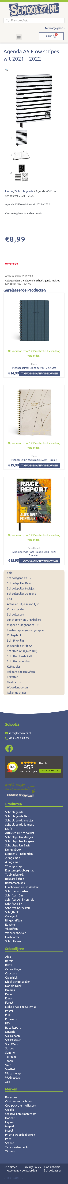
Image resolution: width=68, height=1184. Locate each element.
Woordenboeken (17, 687)
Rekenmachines (17, 692)
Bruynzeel (11, 1097)
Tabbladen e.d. (14, 874)
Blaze (8, 965)
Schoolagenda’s (17, 578)
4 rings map (12, 862)
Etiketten (12, 677)
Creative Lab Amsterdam (20, 1113)
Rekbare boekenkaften (21, 671)
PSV (7, 1023)
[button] (19, 37)
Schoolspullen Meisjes (21, 588)
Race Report (13, 1027)
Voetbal (10, 1069)
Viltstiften (11, 928)
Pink (7, 1015)
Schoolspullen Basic (19, 583)
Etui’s (8, 828)
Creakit (9, 1109)
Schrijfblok (12, 912)
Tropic (9, 1060)
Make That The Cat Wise (20, 1006)
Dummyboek (13, 849)
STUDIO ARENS (13, 1178)
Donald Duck (13, 985)
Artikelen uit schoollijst (19, 832)
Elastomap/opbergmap (19, 870)
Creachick (11, 977)
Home (9, 191)
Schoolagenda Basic (18, 816)
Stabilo (9, 1143)
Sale (9, 572)
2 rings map (12, 857)
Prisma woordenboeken (20, 1134)
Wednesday (12, 1077)
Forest (9, 1002)
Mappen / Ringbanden (21, 624)
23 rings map (13, 866)
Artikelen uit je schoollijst (23, 604)
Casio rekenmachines (18, 1101)
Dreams (10, 990)
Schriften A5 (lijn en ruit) (22, 651)
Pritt (8, 1138)
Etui (9, 598)
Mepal (9, 1130)
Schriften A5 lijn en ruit (19, 899)
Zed (7, 1081)
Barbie (9, 960)
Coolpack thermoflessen (20, 1105)
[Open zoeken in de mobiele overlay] (34, 20)
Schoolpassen (53, 1170)
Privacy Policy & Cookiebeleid (42, 1167)
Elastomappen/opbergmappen (26, 630)
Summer (10, 1052)
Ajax (8, 956)
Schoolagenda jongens (19, 824)
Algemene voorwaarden (22, 1170)
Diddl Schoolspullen (17, 981)
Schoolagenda (24, 191)
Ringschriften (13, 920)
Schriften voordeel (18, 661)
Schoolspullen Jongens (21, 593)
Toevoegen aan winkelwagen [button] (39, 373)
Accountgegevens (55, 28)
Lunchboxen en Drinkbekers (24, 619)
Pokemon (11, 1019)
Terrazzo (11, 1056)
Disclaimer (10, 1167)
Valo (8, 1065)
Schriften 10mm (15, 895)
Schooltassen (15, 614)
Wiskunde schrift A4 (19, 645)
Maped (9, 1126)
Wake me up (13, 1073)
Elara (8, 998)
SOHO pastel (13, 1035)
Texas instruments (17, 1147)
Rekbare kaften (14, 878)
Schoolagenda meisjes (48, 280)
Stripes (9, 1048)
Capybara (11, 973)
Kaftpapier (13, 666)
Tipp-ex (10, 1151)
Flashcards (14, 682)
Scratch (10, 1031)
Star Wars (11, 1044)
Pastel (9, 1010)
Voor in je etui (15, 609)
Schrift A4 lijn (15, 640)
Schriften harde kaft (19, 656)
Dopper (9, 1118)
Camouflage (13, 969)
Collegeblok (14, 635)
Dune (8, 994)
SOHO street (13, 1040)
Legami (9, 1122)
